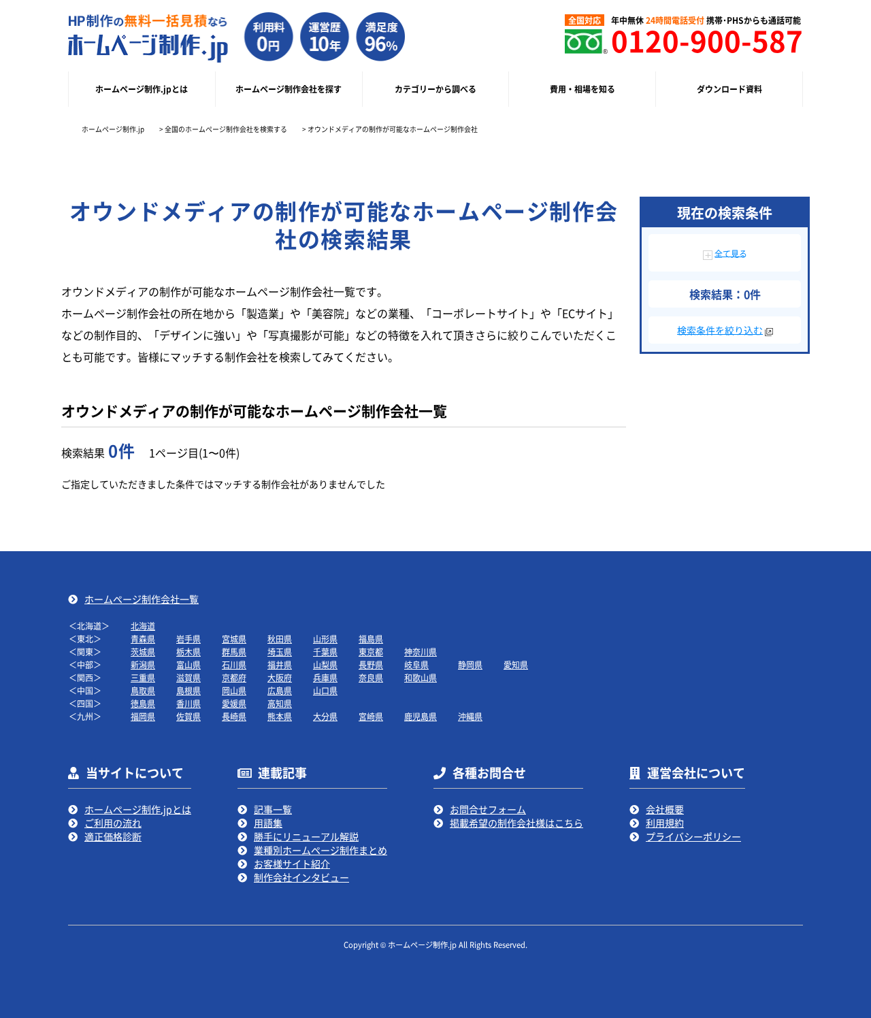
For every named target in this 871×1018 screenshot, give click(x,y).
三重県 (143, 677)
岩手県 (188, 638)
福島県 (371, 638)
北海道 (143, 625)
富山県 (188, 664)
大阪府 (279, 677)
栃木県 (188, 651)
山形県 (325, 638)
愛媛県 (234, 703)
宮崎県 (371, 716)
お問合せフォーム (488, 809)
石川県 (234, 664)
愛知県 (516, 664)
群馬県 (234, 651)
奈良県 (371, 677)
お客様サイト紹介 (292, 863)
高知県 (279, 703)
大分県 (325, 716)
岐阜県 (416, 664)
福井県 (279, 664)
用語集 (268, 823)
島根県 (188, 690)
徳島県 (143, 703)
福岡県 (143, 716)
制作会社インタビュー (301, 877)
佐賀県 (188, 716)
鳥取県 (143, 690)
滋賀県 (188, 677)
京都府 (234, 677)
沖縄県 (470, 716)
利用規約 (665, 823)
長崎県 (234, 716)
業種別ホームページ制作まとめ (320, 850)
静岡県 (470, 664)
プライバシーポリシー (693, 836)
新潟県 (143, 664)
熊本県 (279, 716)
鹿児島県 (420, 716)
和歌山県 (420, 677)
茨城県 (143, 651)
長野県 (371, 664)
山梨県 (325, 664)
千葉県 (325, 651)
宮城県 (234, 638)
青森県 (143, 638)
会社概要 (665, 809)
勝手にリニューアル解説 (306, 836)
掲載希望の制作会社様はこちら (516, 823)
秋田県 (279, 638)
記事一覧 (273, 809)
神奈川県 (420, 651)
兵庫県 (325, 677)
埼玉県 (279, 651)
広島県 (279, 690)
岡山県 (234, 690)
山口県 (325, 690)
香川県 (188, 703)
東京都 (371, 651)
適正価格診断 (113, 836)
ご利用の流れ (113, 823)
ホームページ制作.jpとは (137, 809)
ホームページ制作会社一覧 (141, 599)
